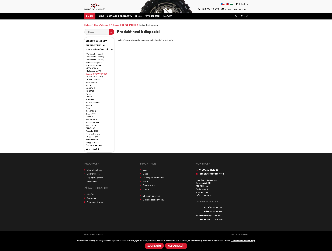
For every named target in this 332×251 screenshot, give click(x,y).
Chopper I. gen (92, 137)
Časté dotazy (149, 185)
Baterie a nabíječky (94, 62)
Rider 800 (90, 105)
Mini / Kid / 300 (92, 125)
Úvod (145, 170)
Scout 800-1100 (92, 119)
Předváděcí (92, 149)
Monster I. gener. (93, 134)
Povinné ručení (152, 16)
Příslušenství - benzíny (95, 57)
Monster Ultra (91, 82)
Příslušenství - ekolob (94, 54)
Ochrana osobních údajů (153, 199)
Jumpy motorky (92, 142)
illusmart (244, 234)
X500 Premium (92, 139)
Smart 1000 (91, 111)
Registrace (91, 198)
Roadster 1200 (92, 131)
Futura (88, 94)
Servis (138, 16)
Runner (89, 85)
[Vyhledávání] (236, 16)
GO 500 (89, 117)
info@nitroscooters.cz (211, 173)
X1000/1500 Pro (93, 102)
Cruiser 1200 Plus (93, 79)
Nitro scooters (97, 234)
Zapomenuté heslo (95, 202)
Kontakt (167, 16)
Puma (88, 108)
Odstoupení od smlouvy (119, 16)
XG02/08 (90, 91)
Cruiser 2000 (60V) (94, 77)
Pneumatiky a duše (93, 65)
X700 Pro (90, 99)
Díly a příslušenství (102, 25)
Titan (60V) (91, 114)
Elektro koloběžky (96, 41)
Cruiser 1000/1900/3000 (124, 25)
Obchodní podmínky (151, 196)
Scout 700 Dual (92, 122)
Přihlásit (90, 194)
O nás (101, 16)
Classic (89, 97)
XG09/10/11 (90, 88)
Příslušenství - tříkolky (95, 59)
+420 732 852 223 (208, 169)
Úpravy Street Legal (94, 145)
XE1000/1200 (92, 68)
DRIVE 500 (90, 128)
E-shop (90, 16)
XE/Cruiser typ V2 (93, 71)
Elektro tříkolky (95, 45)
